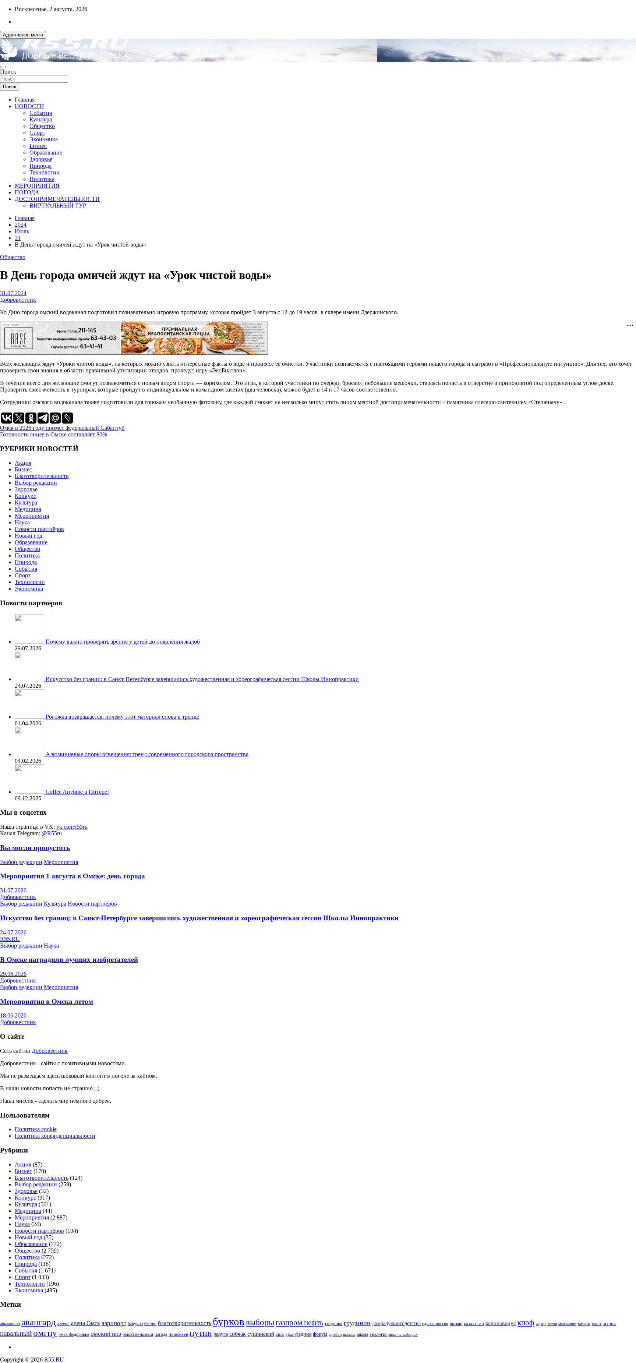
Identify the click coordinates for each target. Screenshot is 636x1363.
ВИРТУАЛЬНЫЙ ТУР (57, 205)
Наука (22, 522)
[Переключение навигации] (3, 67)
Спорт (37, 133)
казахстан (474, 1323)
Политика (41, 179)
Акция (23, 463)
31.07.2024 (13, 293)
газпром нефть (300, 1322)
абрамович (10, 1323)
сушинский (260, 1334)
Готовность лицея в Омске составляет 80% (53, 434)
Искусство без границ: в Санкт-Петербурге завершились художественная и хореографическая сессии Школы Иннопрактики (202, 679)
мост (597, 1323)
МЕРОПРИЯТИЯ (37, 186)
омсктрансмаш (138, 1334)
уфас (289, 1334)
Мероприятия (32, 516)
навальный (16, 1333)
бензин (150, 1323)
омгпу (45, 1333)
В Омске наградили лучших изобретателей (69, 959)
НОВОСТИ (29, 106)
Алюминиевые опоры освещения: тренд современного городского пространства (147, 754)
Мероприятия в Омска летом (46, 1001)
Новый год (28, 535)
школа (362, 1334)
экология (379, 1334)
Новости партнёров (39, 529)
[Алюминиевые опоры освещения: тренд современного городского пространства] (30, 754)
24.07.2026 (13, 932)
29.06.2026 (13, 974)
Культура (40, 119)
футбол (335, 1334)
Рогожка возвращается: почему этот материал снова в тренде (122, 717)
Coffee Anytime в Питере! (77, 792)
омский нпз (106, 1333)
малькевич (567, 1323)
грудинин (357, 1323)
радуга (220, 1334)
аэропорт (114, 1323)
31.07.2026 (13, 890)
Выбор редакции (36, 482)
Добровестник (18, 300)
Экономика (43, 139)
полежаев (178, 1334)
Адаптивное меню (23, 35)
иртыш (456, 1323)
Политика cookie (36, 1129)
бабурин (135, 1323)
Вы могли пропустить (35, 848)
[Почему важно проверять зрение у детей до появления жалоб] (30, 641)
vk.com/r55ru (72, 827)
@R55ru (52, 833)
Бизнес (38, 146)
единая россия (435, 1323)
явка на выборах (403, 1334)
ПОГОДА (27, 192)
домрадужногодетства (396, 1323)
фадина (303, 1334)
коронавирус (500, 1323)
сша (280, 1334)
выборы (260, 1322)
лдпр (541, 1323)
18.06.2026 (13, 1015)
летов (552, 1324)
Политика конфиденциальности (55, 1136)
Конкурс (25, 496)
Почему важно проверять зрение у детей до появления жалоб (123, 641)
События (40, 113)
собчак (237, 1334)
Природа (40, 166)
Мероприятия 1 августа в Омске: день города (72, 876)
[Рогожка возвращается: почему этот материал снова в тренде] (30, 717)
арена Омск (85, 1323)
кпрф (525, 1322)
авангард (38, 1322)
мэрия (609, 1323)
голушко (333, 1323)
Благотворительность (41, 476)
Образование (45, 152)
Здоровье (40, 159)
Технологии (44, 172)
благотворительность (184, 1323)
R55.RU (10, 939)
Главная (25, 99)
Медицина (28, 509)
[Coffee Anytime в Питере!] (30, 792)
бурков (228, 1321)
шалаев (349, 1334)
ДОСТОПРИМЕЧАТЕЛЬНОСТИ (57, 199)
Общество (42, 126)
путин (201, 1333)
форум (320, 1334)
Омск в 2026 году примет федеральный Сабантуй (62, 428)
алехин (63, 1323)
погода (161, 1334)
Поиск (8, 71)
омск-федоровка (74, 1334)
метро (584, 1323)
